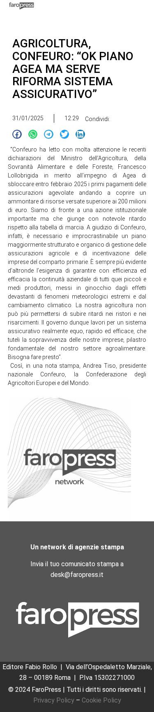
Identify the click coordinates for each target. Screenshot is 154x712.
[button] (17, 134)
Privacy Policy (53, 700)
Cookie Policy (101, 700)
